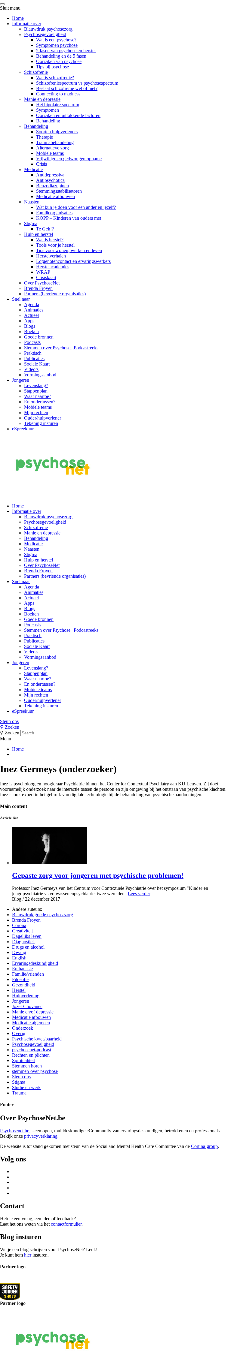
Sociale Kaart (37, 363)
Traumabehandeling (55, 142)
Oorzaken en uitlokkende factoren (68, 115)
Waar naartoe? (37, 396)
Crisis (41, 164)
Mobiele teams (50, 153)
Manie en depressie (42, 99)
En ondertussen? (39, 401)
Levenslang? (36, 385)
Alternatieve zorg (52, 147)
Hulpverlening (25, 995)
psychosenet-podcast (31, 1049)
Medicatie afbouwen (55, 196)
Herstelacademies (52, 266)
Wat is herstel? (49, 239)
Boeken (31, 331)
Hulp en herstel (38, 234)
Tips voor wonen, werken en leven (69, 250)
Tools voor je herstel (55, 245)
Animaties (33, 309)
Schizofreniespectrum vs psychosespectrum (77, 83)
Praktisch (33, 353)
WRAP (43, 272)
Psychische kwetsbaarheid (37, 1038)
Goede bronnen (39, 336)
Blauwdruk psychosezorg (48, 29)
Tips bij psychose (52, 66)
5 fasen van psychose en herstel (66, 50)
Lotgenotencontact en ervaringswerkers (73, 261)
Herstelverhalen (51, 255)
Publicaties (34, 358)
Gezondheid (23, 984)
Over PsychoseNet (42, 282)
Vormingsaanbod (40, 374)
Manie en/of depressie (33, 1011)
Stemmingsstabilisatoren (59, 191)
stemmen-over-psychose (35, 1071)
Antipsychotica (50, 180)
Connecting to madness (58, 93)
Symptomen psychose (57, 45)
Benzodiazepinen (52, 185)
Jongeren (20, 380)
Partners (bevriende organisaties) (55, 293)
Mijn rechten (36, 412)
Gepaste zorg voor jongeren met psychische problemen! (97, 875)
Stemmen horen (27, 1065)
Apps (29, 320)
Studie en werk (26, 1087)
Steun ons (9, 721)
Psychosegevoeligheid (45, 34)
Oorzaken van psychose (59, 61)
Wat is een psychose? (56, 39)
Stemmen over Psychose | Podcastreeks (61, 347)
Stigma (30, 223)
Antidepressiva (50, 174)
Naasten (31, 201)
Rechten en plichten (31, 1055)
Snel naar (21, 299)
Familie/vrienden (28, 974)
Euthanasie (22, 968)
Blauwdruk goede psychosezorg (42, 914)
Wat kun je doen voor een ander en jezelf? (76, 207)
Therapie (44, 137)
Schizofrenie (36, 72)
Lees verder (139, 893)
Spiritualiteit (23, 1060)
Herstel (19, 990)
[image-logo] (10, 1291)
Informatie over (26, 23)
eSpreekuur (23, 428)
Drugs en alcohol (28, 947)
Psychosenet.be (15, 1130)
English (19, 957)
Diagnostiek (23, 941)
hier (27, 1254)
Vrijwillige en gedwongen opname (69, 158)
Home (18, 18)
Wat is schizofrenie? (55, 77)
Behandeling (48, 120)
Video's (31, 651)
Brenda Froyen (38, 288)
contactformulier (66, 1224)
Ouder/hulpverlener (42, 417)
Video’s (31, 369)
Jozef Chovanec (27, 1006)
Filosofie (20, 979)
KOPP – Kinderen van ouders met (68, 218)
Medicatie (33, 169)
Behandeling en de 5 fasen (61, 56)
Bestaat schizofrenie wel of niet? (66, 88)
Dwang (19, 952)
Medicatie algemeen (31, 1022)
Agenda (31, 304)
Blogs (29, 326)
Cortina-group (204, 1146)
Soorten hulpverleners (57, 131)
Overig (18, 1033)
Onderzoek (22, 1028)
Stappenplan (36, 390)
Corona (19, 925)
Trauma (19, 1092)
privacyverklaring (40, 1136)
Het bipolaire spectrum (57, 104)
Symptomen (47, 110)
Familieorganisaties (54, 212)
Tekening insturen (41, 423)
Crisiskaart (46, 277)
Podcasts (32, 342)
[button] (115, 721)
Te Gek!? (45, 228)
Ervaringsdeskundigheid (35, 963)
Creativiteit (22, 930)
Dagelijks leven (27, 936)
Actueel (31, 315)
